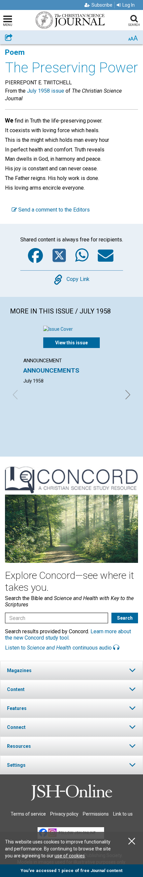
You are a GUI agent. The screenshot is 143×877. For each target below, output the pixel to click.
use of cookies (70, 855)
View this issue (71, 342)
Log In (128, 5)
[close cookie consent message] (132, 841)
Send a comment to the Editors (53, 210)
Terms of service (28, 814)
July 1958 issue (45, 91)
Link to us (123, 814)
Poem (15, 52)
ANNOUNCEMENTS (51, 370)
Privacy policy (64, 814)
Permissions (96, 814)
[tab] (71, 670)
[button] (71, 670)
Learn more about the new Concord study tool (68, 634)
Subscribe (101, 5)
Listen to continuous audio (59, 648)
